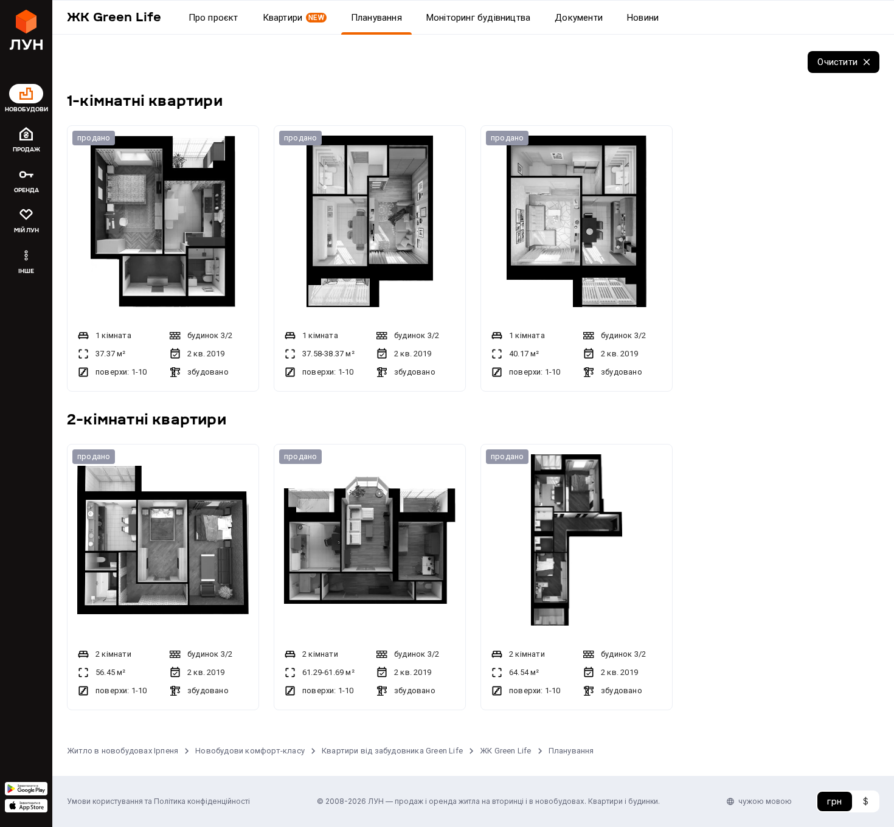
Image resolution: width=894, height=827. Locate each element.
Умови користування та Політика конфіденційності (158, 801)
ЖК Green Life (506, 750)
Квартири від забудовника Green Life (392, 750)
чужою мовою (765, 801)
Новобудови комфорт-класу (250, 750)
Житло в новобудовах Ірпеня (122, 750)
